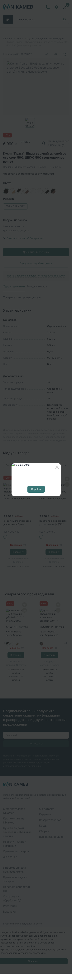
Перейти (36, 489)
